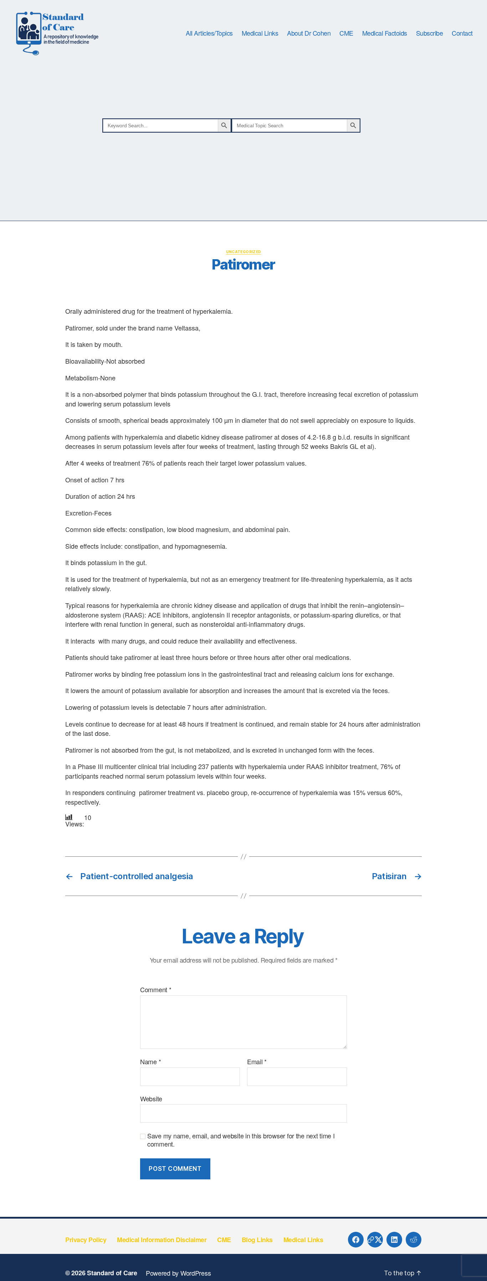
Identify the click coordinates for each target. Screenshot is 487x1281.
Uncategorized (243, 252)
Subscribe (429, 33)
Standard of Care (112, 1272)
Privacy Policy (85, 1239)
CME (346, 33)
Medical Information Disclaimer (161, 1239)
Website (151, 1098)
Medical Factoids (384, 33)
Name (150, 1062)
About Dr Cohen (308, 33)
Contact (462, 33)
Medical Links (260, 33)
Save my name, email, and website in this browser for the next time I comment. (241, 1140)
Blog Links (257, 1239)
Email (257, 1062)
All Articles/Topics (209, 33)
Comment (155, 990)
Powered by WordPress (178, 1272)
